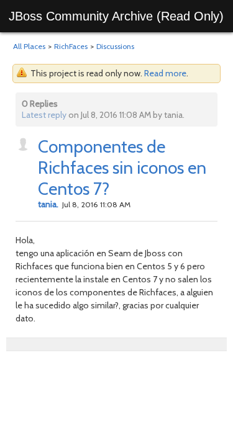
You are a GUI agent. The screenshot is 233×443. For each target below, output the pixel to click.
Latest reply (44, 114)
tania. (48, 204)
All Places (29, 46)
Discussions (115, 46)
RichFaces (71, 46)
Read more (165, 73)
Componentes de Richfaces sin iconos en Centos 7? (122, 167)
